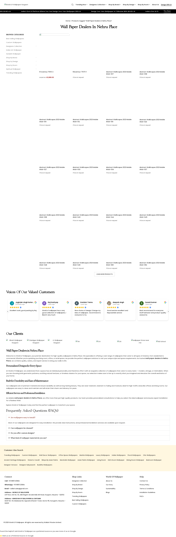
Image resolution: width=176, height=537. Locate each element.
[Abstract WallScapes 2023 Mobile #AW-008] (155, 51)
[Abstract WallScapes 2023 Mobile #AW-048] (54, 242)
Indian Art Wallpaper (14, 50)
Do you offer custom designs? (23, 433)
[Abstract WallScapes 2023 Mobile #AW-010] (54, 99)
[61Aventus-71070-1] (88, 51)
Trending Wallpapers (14, 73)
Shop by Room (11, 65)
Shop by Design (12, 61)
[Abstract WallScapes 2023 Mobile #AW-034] (121, 147)
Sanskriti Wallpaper (13, 54)
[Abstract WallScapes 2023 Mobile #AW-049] (88, 242)
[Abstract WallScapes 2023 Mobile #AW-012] (88, 99)
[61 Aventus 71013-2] (54, 51)
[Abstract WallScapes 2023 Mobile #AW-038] (54, 195)
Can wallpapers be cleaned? (22, 428)
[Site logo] (16, 4)
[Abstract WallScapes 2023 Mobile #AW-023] (155, 99)
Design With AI (166, 5)
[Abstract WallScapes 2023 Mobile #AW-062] (155, 242)
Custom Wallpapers (13, 42)
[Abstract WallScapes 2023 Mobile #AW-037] (155, 147)
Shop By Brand (11, 58)
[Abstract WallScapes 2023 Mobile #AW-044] (121, 195)
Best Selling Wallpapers (15, 39)
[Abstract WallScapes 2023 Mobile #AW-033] (88, 147)
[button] (168, 311)
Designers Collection (14, 46)
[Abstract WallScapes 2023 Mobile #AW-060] (121, 242)
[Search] (72, 5)
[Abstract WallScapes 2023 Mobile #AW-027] (54, 147)
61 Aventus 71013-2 (46, 72)
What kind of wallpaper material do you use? (29, 438)
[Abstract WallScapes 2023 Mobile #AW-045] (155, 195)
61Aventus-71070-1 (80, 72)
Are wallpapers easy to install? (23, 417)
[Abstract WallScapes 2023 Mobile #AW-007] (121, 51)
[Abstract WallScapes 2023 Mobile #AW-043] (88, 195)
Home (68, 21)
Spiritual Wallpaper (13, 69)
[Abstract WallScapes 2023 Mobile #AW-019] (121, 99)
